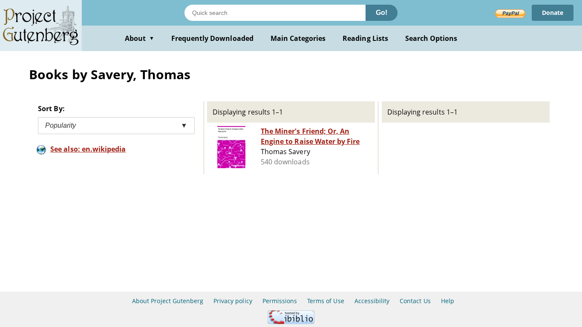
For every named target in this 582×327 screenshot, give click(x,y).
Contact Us (415, 301)
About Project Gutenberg (167, 301)
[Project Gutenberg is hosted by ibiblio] (291, 322)
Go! (381, 12)
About (139, 38)
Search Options (431, 38)
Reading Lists (365, 38)
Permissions (279, 301)
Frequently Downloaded (212, 38)
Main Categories (298, 38)
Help (447, 301)
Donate (552, 13)
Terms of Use (325, 301)
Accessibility (372, 301)
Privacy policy (232, 301)
